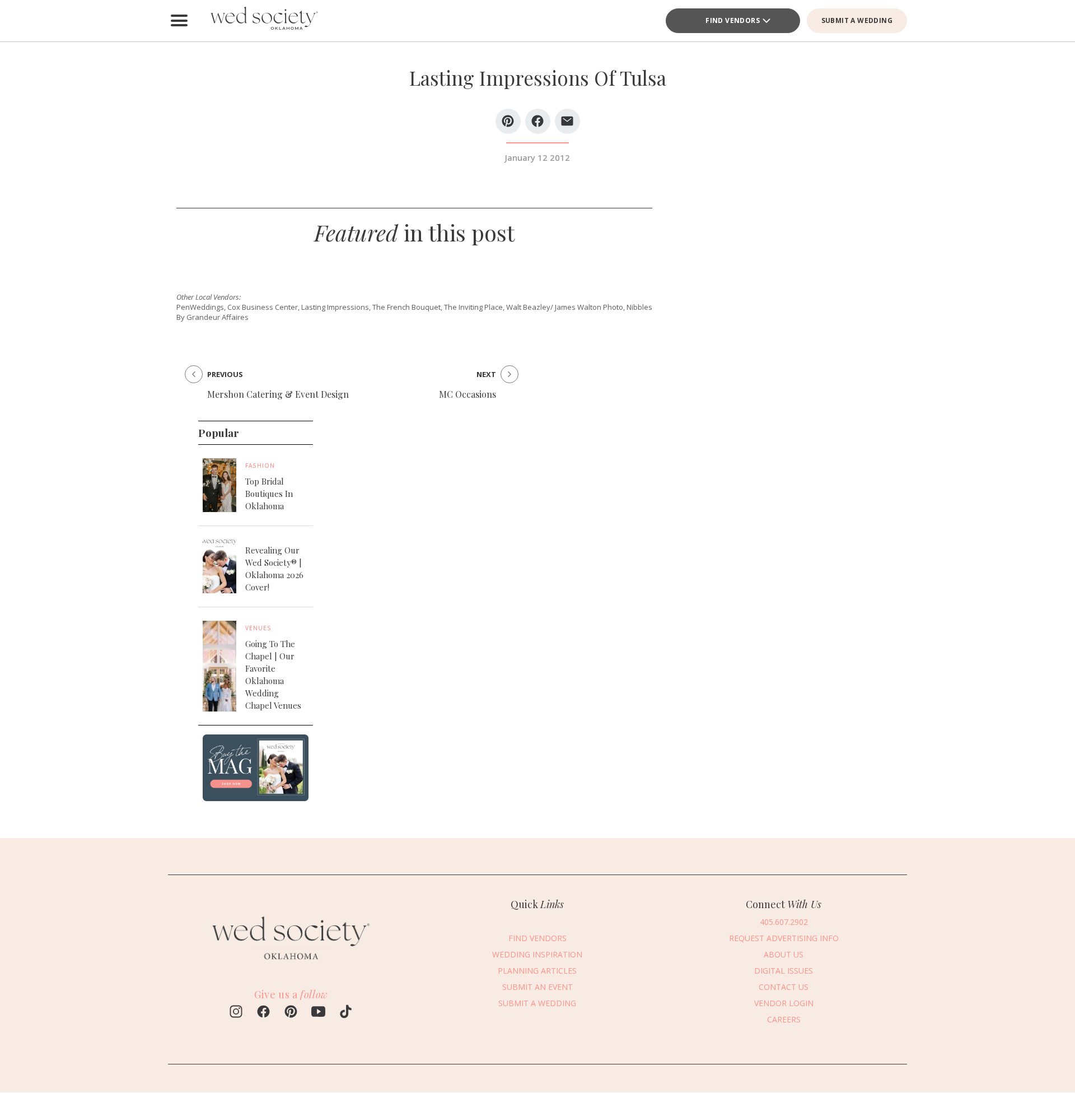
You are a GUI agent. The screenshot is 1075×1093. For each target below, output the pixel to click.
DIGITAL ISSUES (783, 970)
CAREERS (784, 1019)
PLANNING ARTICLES (537, 970)
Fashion (260, 465)
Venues (258, 628)
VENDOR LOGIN (784, 1003)
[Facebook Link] (263, 1013)
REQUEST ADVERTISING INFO (784, 938)
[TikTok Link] (345, 1013)
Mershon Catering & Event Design (278, 394)
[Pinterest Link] (291, 1013)
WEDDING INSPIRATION (537, 954)
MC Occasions (467, 394)
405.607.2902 (784, 922)
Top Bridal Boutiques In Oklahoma (269, 493)
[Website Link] (291, 965)
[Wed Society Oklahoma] (263, 21)
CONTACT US (783, 987)
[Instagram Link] (236, 1013)
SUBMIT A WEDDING (856, 20)
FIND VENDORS (732, 20)
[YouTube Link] (318, 1013)
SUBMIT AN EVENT (537, 987)
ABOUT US (783, 954)
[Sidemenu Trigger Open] (179, 21)
